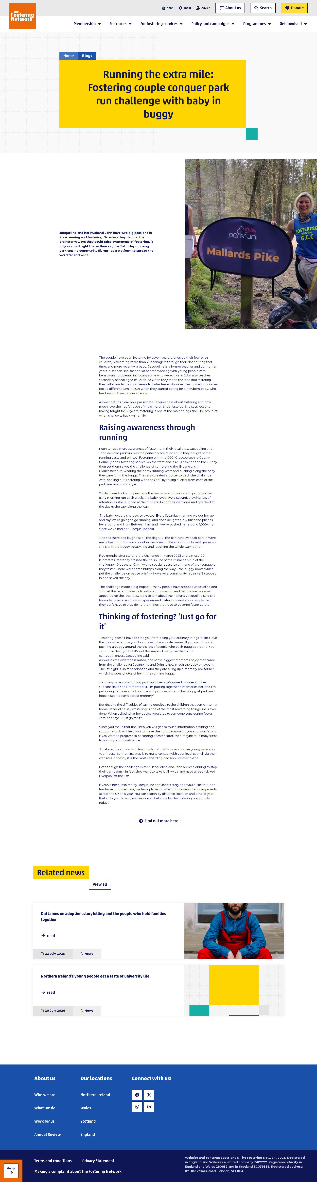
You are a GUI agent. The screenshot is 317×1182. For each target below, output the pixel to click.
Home (68, 55)
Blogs (87, 55)
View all (100, 884)
